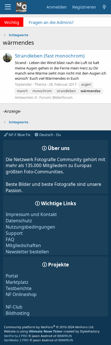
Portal (12, 276)
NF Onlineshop (21, 294)
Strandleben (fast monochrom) (50, 55)
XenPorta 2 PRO (16, 336)
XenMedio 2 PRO (16, 340)
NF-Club (14, 307)
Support (14, 233)
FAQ (10, 239)
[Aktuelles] (104, 7)
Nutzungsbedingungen (30, 227)
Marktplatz (17, 282)
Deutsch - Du (49, 134)
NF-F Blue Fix (19, 134)
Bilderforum (62, 97)
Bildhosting (18, 313)
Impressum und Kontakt (31, 214)
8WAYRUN (64, 336)
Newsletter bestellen (27, 252)
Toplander (23, 84)
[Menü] (8, 7)
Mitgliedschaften (23, 245)
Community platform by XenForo (49, 327)
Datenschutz (19, 220)
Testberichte (19, 288)
